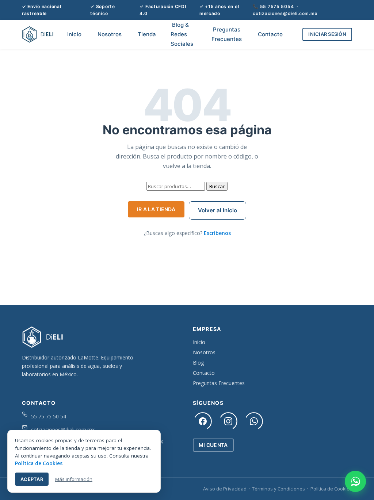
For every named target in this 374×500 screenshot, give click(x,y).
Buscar (217, 186)
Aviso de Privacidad (225, 488)
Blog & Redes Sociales (182, 34)
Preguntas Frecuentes (226, 34)
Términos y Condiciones (278, 488)
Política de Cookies (331, 488)
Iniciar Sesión (327, 34)
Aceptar (31, 479)
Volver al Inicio (217, 210)
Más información (73, 479)
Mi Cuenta (213, 445)
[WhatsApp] (254, 421)
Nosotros (110, 34)
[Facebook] (203, 421)
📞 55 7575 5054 (273, 6)
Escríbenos (217, 233)
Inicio (74, 34)
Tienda (147, 34)
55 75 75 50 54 (48, 416)
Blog (198, 362)
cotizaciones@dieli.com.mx (285, 13)
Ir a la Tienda (156, 209)
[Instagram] (228, 421)
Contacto (270, 34)
